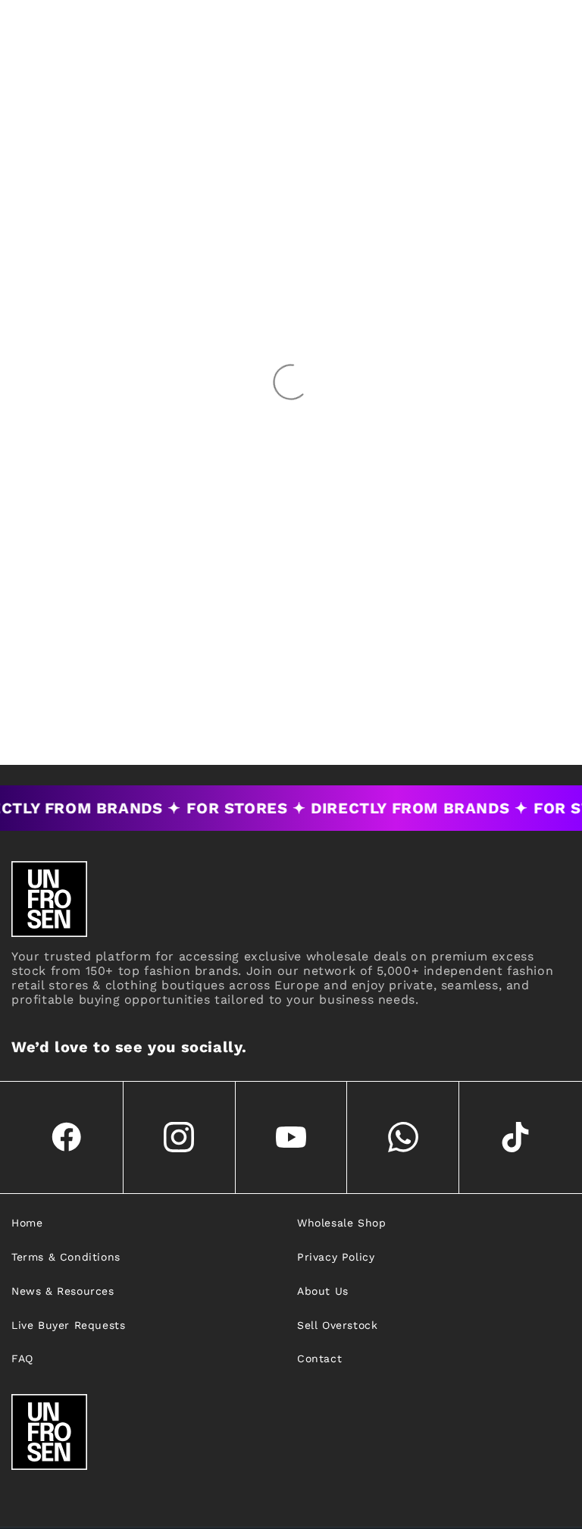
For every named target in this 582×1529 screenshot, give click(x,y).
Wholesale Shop (341, 1223)
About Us (323, 1291)
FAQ (22, 1358)
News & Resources (62, 1291)
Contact (319, 1358)
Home (26, 1223)
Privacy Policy (335, 1257)
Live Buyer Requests (68, 1325)
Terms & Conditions (65, 1257)
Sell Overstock (337, 1325)
